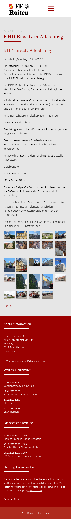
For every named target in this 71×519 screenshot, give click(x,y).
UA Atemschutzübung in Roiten (22, 456)
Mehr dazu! (36, 490)
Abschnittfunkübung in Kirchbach (23, 447)
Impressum (43, 512)
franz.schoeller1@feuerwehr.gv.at (28, 360)
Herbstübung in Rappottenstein (22, 438)
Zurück (8, 306)
